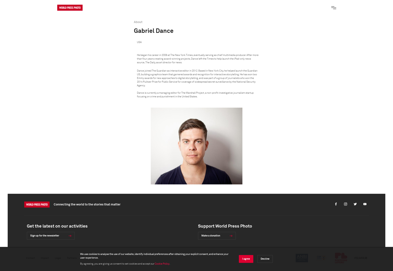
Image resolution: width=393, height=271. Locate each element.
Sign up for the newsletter (44, 235)
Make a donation (210, 235)
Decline (265, 259)
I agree (246, 259)
